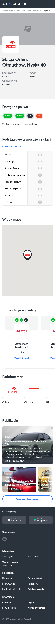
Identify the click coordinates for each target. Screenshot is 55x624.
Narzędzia (8, 572)
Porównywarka (8, 583)
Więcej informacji (21, 358)
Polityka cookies (9, 607)
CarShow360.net (35, 578)
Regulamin (32, 602)
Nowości (9, 437)
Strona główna (8, 556)
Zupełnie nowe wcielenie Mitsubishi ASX (25, 442)
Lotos (21, 352)
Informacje (8, 597)
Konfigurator (7, 578)
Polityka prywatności (36, 607)
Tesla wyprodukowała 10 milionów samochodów (19, 482)
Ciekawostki (10, 477)
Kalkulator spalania (36, 589)
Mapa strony (9, 551)
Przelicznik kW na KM (11, 589)
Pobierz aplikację (9, 511)
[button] (27, 255)
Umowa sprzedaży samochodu (10, 563)
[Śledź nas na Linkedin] (4, 539)
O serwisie (6, 602)
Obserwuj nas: (8, 531)
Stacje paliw (33, 583)
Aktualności (33, 556)
